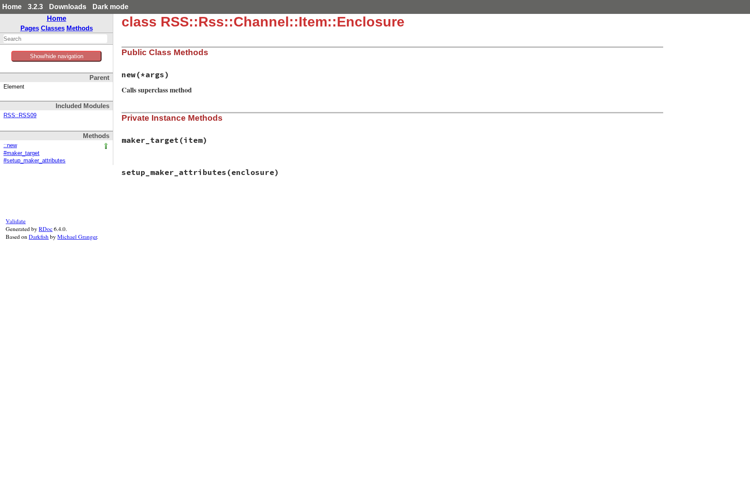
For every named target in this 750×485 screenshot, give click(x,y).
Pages (29, 28)
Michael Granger (77, 237)
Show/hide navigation (56, 56)
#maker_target (21, 153)
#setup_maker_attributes (34, 161)
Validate (16, 221)
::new (10, 145)
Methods (79, 28)
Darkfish (39, 237)
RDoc (46, 229)
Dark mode (110, 6)
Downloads (67, 6)
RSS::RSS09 (19, 115)
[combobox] (55, 38)
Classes (53, 28)
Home (12, 6)
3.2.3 (35, 6)
